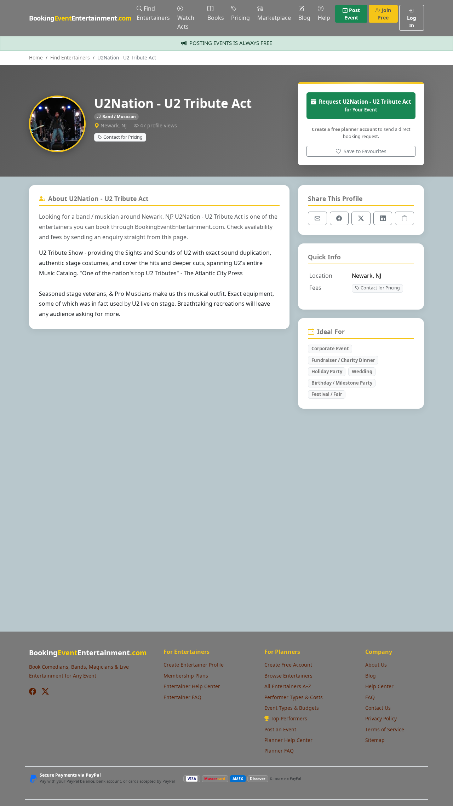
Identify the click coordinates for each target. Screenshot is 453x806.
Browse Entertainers (288, 675)
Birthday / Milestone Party (341, 383)
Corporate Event (330, 348)
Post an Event (280, 729)
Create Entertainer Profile (194, 664)
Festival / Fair (326, 394)
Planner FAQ (279, 750)
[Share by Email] (317, 218)
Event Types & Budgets (291, 707)
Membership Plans (186, 675)
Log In (411, 22)
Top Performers (289, 718)
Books (215, 18)
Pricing (240, 18)
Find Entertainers (153, 13)
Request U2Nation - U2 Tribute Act (365, 105)
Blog (304, 18)
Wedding (362, 371)
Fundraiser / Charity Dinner (343, 360)
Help (324, 18)
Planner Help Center (288, 740)
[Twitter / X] (45, 691)
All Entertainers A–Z (287, 686)
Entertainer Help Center (192, 686)
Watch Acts (185, 22)
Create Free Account (288, 664)
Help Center (379, 686)
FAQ (370, 697)
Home (36, 57)
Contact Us (378, 707)
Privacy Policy (381, 718)
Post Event (352, 14)
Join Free (384, 14)
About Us (376, 664)
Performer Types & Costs (293, 697)
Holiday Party (326, 371)
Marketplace (274, 18)
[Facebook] (32, 691)
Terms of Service (384, 729)
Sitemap (375, 740)
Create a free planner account (344, 129)
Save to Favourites (364, 151)
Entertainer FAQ (182, 697)
